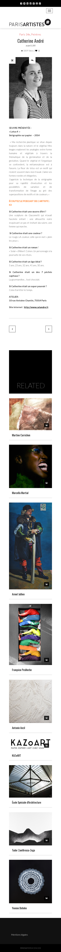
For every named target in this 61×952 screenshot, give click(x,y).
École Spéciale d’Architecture (26, 802)
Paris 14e (24, 34)
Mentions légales (19, 934)
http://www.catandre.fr (36, 307)
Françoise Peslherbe (22, 670)
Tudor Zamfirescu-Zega (23, 850)
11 (38, 50)
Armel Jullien (18, 594)
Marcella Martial (20, 493)
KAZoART (16, 755)
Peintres (36, 34)
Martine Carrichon (21, 435)
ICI (10, 204)
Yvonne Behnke (19, 908)
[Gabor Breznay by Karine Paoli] (12, 329)
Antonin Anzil (18, 728)
